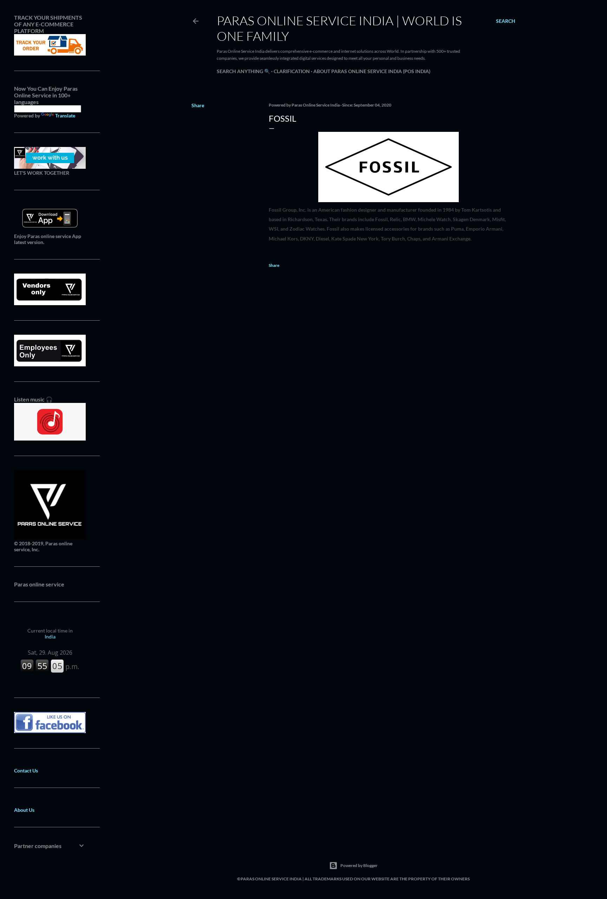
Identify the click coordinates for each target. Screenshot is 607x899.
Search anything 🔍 (243, 71)
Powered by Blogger (359, 865)
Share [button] (197, 105)
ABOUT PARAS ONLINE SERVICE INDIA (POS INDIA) (371, 71)
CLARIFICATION (292, 71)
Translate (65, 115)
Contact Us (26, 770)
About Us (24, 810)
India (50, 634)
